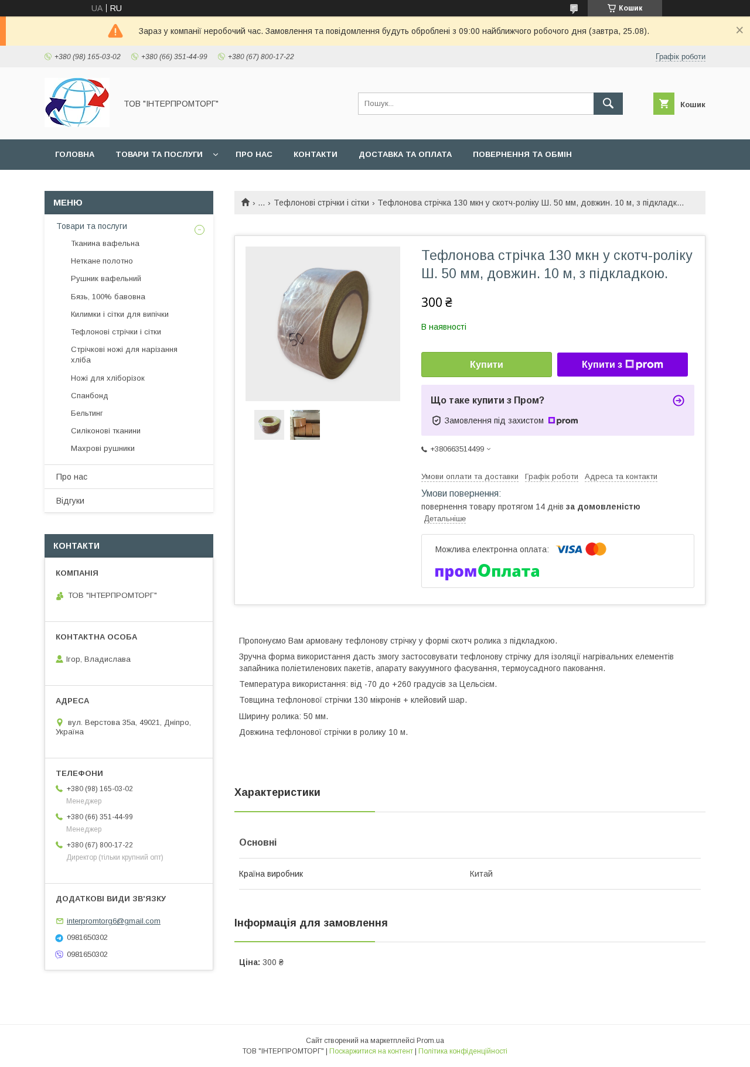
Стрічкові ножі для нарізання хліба (124, 354)
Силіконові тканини (106, 430)
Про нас (254, 154)
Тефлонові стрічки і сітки (321, 202)
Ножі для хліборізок (108, 378)
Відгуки (70, 500)
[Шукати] (608, 104)
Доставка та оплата (405, 154)
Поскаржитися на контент (371, 1051)
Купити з (602, 365)
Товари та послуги (159, 154)
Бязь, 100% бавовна (108, 296)
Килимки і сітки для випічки (120, 314)
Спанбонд (89, 395)
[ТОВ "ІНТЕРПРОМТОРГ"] (77, 124)
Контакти (316, 154)
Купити (486, 365)
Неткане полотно (102, 261)
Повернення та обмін (522, 154)
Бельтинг (87, 413)
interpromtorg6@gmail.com (114, 920)
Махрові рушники (103, 448)
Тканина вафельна (105, 243)
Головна (74, 154)
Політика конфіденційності (462, 1051)
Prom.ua (430, 1041)
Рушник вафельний (106, 278)
